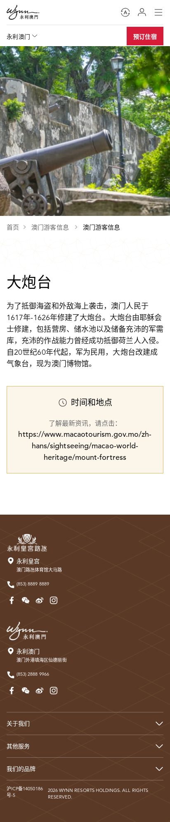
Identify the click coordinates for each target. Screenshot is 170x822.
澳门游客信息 (51, 227)
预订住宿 (145, 36)
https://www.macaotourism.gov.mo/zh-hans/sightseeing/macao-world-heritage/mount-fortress (84, 445)
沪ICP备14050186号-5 (25, 792)
